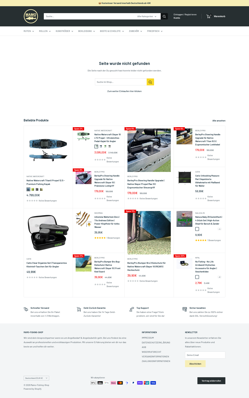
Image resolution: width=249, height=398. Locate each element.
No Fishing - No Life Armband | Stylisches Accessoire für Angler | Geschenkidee (206, 266)
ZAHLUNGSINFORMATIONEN (156, 361)
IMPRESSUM (148, 337)
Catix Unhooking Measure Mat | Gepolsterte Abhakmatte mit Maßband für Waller (207, 180)
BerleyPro (99, 172)
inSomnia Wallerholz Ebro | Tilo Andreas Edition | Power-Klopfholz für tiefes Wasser (106, 222)
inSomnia (98, 213)
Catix (197, 172)
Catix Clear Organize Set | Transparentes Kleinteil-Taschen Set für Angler (47, 264)
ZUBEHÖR (134, 31)
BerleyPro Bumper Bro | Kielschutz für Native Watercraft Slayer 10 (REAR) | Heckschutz (146, 266)
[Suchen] (164, 16)
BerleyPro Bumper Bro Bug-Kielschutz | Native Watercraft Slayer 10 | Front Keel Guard (107, 266)
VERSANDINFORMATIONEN (155, 356)
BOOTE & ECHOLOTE (110, 31)
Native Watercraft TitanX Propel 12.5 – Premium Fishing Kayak (46, 182)
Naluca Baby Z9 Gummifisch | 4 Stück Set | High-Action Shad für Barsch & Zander (208, 220)
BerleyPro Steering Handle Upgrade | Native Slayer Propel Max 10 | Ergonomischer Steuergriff (145, 184)
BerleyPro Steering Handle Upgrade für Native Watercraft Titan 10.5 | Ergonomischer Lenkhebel (207, 139)
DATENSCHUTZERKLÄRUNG (156, 342)
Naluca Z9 (200, 213)
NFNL (197, 258)
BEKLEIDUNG (85, 31)
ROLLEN (43, 31)
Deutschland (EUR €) (34, 378)
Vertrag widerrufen (211, 380)
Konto (177, 17)
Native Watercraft (35, 176)
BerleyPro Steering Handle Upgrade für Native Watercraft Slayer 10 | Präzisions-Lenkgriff (106, 180)
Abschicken (195, 363)
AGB (144, 347)
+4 (219, 229)
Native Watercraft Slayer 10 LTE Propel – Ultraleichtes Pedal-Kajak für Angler (107, 137)
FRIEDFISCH (153, 31)
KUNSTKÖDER (63, 31)
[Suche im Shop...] (150, 81)
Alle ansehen (219, 120)
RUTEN (27, 31)
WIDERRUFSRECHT (151, 351)
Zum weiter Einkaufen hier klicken (124, 91)
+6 (219, 277)
